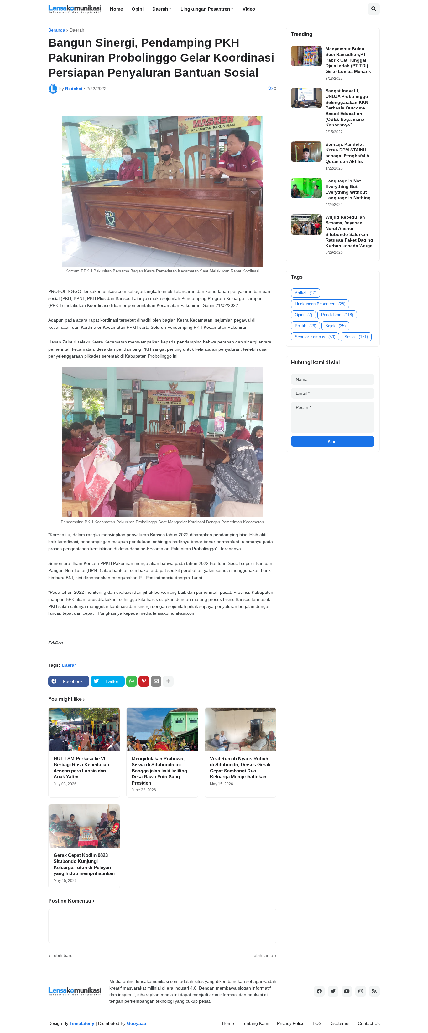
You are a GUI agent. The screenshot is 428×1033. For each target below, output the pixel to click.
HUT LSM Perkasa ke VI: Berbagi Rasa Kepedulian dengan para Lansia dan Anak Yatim (81, 768)
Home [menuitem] (116, 9)
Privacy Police (291, 1023)
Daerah (77, 30)
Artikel (305, 293)
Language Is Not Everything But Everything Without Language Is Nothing (348, 189)
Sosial (356, 336)
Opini (303, 315)
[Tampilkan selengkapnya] (168, 681)
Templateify (82, 1023)
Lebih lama (262, 955)
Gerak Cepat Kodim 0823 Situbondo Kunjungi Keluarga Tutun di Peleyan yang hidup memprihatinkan (84, 864)
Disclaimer (339, 1023)
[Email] (156, 681)
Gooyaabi (137, 1023)
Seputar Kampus (315, 336)
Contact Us (369, 1023)
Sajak (335, 325)
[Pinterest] (143, 681)
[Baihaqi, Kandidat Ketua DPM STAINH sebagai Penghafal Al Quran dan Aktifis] (306, 151)
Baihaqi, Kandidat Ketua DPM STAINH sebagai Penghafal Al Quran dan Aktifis (348, 153)
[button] (374, 9)
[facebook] (319, 991)
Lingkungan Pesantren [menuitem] (205, 9)
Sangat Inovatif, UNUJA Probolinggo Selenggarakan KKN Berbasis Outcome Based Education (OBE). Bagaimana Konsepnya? (347, 107)
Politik (305, 325)
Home (228, 1023)
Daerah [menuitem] (160, 9)
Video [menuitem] (249, 9)
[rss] (374, 991)
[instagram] (360, 991)
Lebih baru (62, 955)
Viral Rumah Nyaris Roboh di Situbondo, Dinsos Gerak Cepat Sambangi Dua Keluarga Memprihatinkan (240, 768)
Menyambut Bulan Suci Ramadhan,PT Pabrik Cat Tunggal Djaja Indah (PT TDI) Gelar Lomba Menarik (348, 60)
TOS (316, 1023)
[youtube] (347, 991)
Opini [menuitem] (138, 9)
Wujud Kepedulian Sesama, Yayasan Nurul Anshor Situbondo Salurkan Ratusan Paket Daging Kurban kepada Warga (349, 231)
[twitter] (333, 991)
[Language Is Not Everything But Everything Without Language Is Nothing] (306, 188)
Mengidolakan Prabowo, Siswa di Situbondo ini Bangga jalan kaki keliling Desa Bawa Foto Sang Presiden (159, 771)
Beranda (56, 30)
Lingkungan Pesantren (320, 304)
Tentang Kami (255, 1023)
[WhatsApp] (131, 681)
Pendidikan (337, 315)
